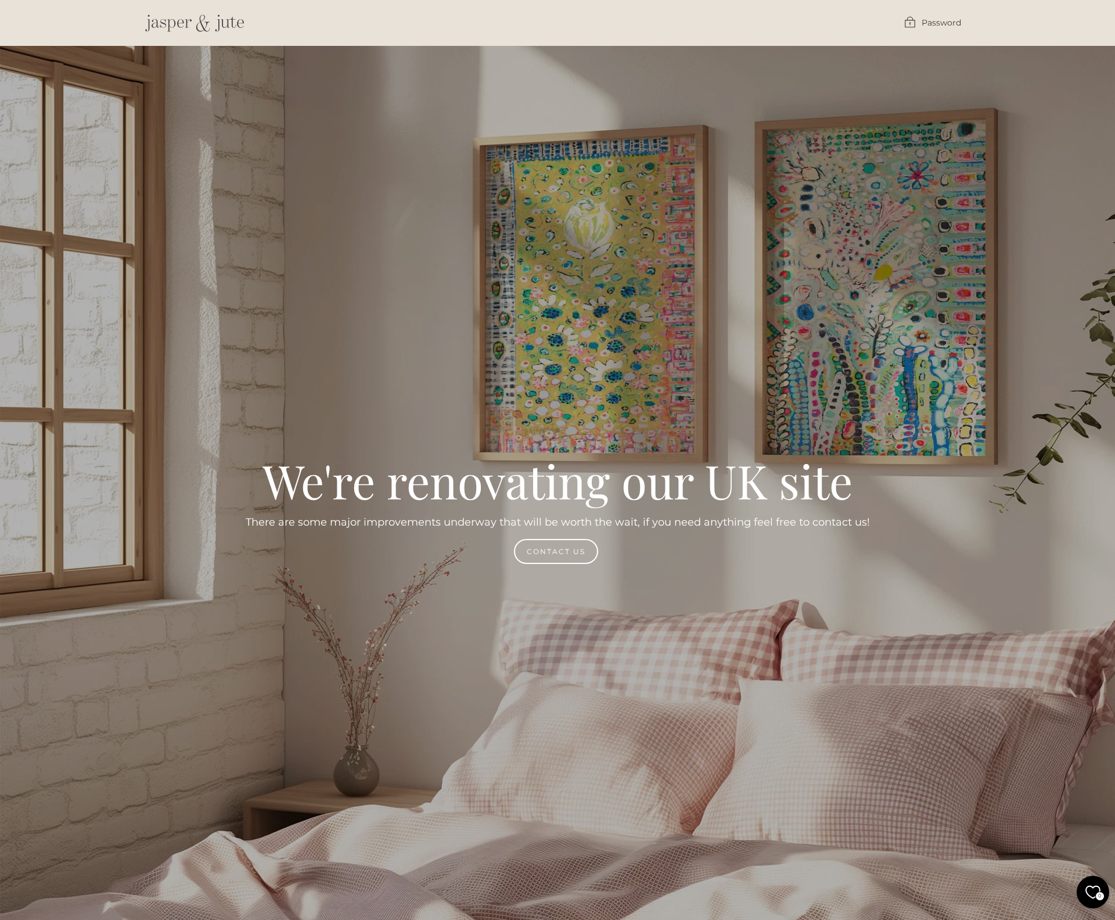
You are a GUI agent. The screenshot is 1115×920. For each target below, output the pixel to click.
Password (941, 22)
